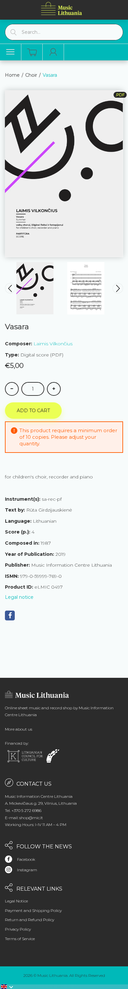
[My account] (53, 52)
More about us (18, 729)
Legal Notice (16, 900)
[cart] (32, 52)
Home (12, 75)
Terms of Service (20, 938)
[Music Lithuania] (62, 8)
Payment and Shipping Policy (33, 910)
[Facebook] (10, 615)
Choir (31, 75)
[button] (7, 986)
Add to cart (33, 411)
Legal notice (19, 597)
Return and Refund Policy (29, 919)
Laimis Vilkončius (53, 344)
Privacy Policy (18, 929)
